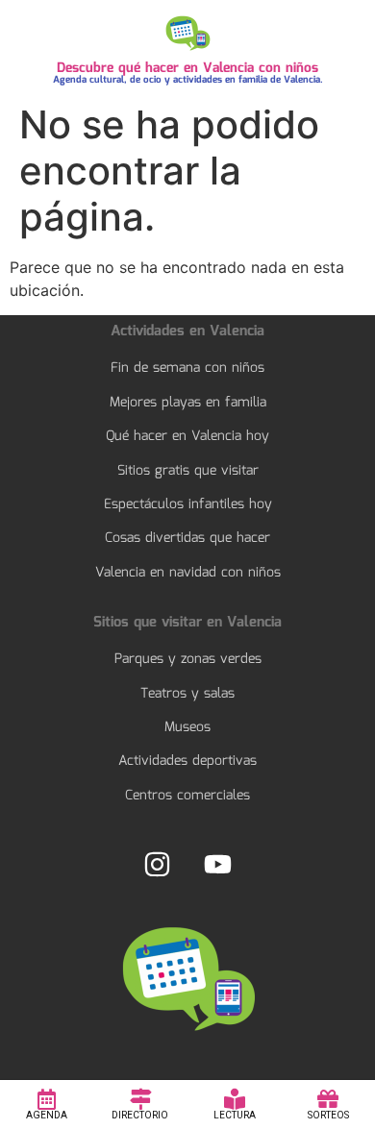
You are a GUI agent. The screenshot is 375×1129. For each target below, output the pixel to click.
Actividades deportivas (187, 761)
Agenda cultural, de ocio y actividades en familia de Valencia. (188, 79)
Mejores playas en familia (188, 402)
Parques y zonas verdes (188, 659)
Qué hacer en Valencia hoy (187, 436)
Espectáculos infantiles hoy (188, 504)
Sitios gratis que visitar (188, 470)
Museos (187, 727)
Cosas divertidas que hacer (187, 538)
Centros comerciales (187, 795)
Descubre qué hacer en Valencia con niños (187, 68)
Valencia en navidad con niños (188, 572)
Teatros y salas (187, 693)
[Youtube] (217, 864)
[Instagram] (158, 864)
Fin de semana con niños (187, 368)
